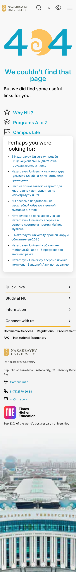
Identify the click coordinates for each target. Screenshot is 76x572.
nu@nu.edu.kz (19, 399)
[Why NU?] (7, 112)
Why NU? (23, 113)
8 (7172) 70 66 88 (21, 391)
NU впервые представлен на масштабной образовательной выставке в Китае (33, 205)
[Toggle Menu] (70, 7)
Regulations (45, 331)
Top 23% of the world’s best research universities (36, 423)
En (48, 8)
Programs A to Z (30, 122)
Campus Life (26, 132)
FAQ (6, 338)
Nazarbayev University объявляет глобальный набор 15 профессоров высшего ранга (37, 249)
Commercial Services (18, 331)
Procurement (66, 331)
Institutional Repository (29, 338)
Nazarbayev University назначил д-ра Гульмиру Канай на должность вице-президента (38, 175)
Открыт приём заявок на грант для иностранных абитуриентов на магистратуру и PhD (36, 190)
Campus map (19, 382)
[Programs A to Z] (7, 122)
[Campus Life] (7, 131)
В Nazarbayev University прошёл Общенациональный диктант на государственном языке (34, 161)
